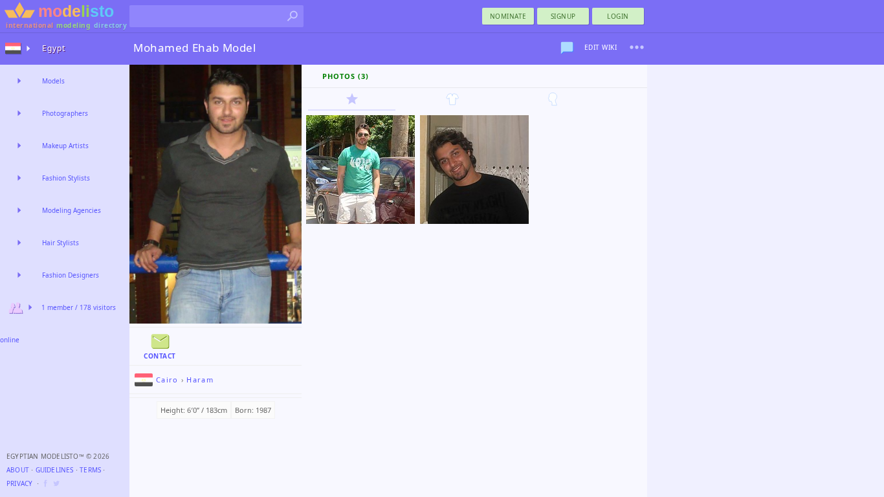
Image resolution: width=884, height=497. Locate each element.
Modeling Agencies (71, 210)
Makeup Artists (65, 145)
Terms (90, 469)
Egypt (53, 48)
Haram (200, 379)
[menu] (636, 47)
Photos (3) (345, 76)
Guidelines (55, 469)
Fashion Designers (70, 275)
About (17, 469)
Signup (563, 16)
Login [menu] (618, 16)
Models (53, 80)
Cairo (167, 379)
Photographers (65, 113)
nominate (508, 16)
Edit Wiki (600, 47)
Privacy (19, 483)
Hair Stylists (60, 242)
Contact (160, 355)
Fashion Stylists (66, 177)
